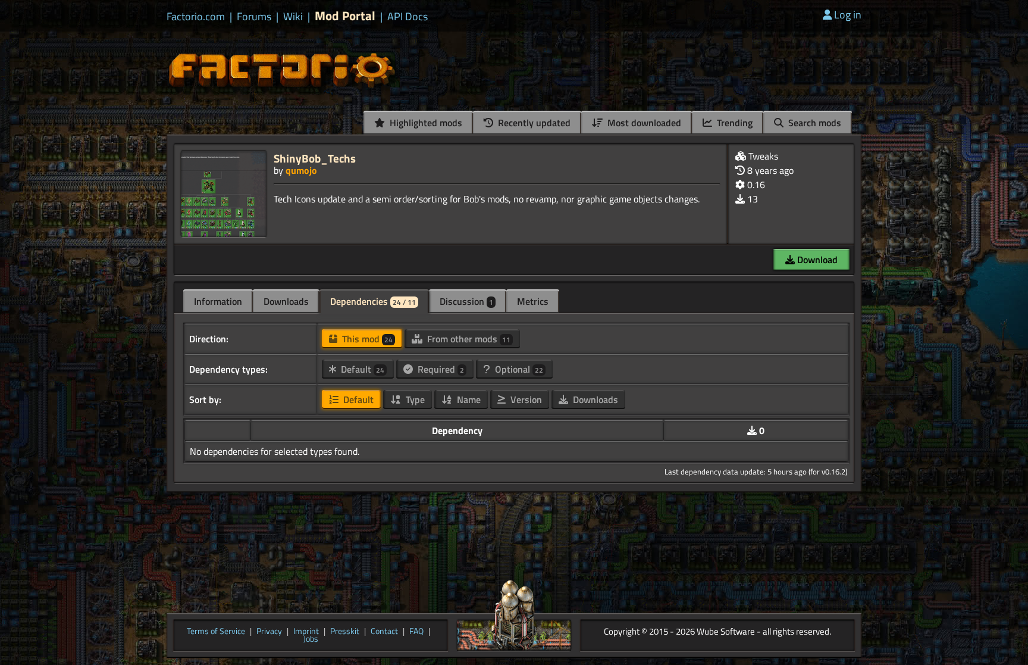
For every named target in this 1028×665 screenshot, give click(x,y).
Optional (518, 369)
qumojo (301, 170)
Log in (847, 15)
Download (816, 259)
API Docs (407, 16)
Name (468, 399)
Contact (384, 631)
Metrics (533, 301)
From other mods (467, 339)
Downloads (286, 301)
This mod (366, 339)
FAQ (416, 631)
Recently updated (533, 122)
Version (525, 399)
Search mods (813, 122)
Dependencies (373, 301)
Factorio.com (196, 16)
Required (439, 369)
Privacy (269, 631)
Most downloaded (643, 122)
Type (414, 399)
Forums (254, 16)
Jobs (310, 639)
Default (361, 369)
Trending (733, 122)
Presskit (344, 631)
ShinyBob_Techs (315, 158)
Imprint (306, 631)
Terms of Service (216, 631)
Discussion (466, 301)
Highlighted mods (424, 122)
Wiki (293, 16)
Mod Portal (345, 16)
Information (218, 301)
